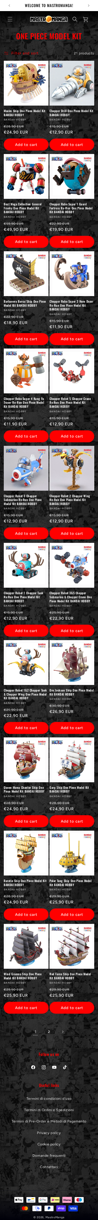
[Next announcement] (88, 5)
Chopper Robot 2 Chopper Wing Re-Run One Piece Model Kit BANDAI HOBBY (70, 500)
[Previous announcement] (9, 5)
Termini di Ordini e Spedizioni (49, 1110)
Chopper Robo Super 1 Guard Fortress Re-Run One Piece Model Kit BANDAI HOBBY (71, 208)
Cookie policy (49, 1144)
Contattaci (49, 1167)
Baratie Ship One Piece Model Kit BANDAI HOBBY (25, 883)
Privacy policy (49, 1133)
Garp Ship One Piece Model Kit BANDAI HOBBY (69, 789)
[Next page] (62, 1031)
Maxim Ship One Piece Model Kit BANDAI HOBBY (24, 113)
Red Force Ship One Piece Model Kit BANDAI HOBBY (70, 976)
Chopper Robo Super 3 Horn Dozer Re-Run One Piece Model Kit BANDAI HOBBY (71, 305)
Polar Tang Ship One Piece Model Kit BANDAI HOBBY (71, 883)
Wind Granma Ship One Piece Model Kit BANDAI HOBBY (23, 976)
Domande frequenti (49, 1155)
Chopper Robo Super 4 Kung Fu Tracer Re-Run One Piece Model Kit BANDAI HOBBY (24, 403)
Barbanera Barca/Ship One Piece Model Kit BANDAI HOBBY (25, 303)
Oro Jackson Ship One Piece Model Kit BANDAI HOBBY (72, 692)
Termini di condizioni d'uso (49, 1099)
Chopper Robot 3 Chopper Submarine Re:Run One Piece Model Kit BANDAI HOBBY (23, 500)
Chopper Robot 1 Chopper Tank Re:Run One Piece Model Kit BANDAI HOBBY (23, 597)
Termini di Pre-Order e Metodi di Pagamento (49, 1121)
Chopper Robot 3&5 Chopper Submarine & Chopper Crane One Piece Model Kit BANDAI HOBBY (71, 597)
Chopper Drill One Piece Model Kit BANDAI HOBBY (71, 113)
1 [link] (35, 1031)
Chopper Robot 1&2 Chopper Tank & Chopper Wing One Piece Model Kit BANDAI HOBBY (25, 694)
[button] (10, 19)
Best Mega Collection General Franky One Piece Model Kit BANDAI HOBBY (23, 208)
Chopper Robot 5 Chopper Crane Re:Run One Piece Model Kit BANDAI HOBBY (70, 403)
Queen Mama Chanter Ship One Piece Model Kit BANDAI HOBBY (24, 789)
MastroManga (55, 1217)
